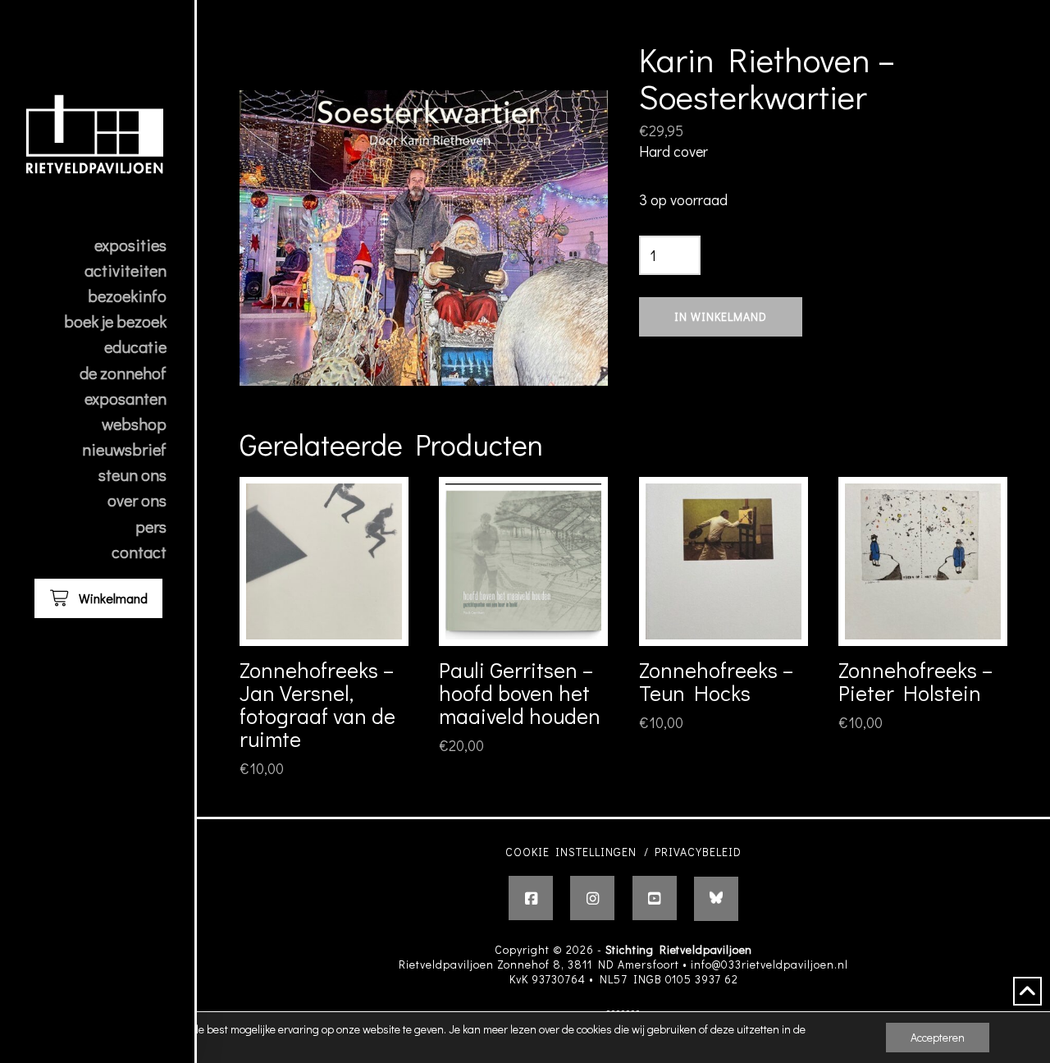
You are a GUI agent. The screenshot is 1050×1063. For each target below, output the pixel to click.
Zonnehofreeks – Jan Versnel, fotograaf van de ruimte (317, 704)
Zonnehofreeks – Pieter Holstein (915, 681)
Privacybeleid (698, 851)
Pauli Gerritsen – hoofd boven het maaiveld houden (519, 692)
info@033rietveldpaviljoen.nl (769, 964)
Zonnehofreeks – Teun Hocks (716, 681)
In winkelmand (720, 316)
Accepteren (938, 1037)
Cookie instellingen (571, 851)
